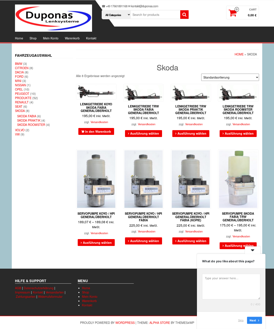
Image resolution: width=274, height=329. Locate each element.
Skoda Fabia (26, 116)
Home (19, 38)
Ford (19, 76)
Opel (19, 89)
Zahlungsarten (26, 296)
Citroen (21, 68)
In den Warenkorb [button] (98, 131)
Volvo (20, 130)
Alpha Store (159, 322)
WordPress (125, 322)
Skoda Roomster (31, 124)
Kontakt (91, 38)
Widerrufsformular (50, 296)
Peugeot (22, 93)
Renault (22, 102)
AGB (18, 288)
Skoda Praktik (28, 120)
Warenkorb (72, 38)
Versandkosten (99, 122)
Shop (33, 38)
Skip (241, 320)
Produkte (23, 98)
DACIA (19, 72)
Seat (18, 106)
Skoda (20, 111)
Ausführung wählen (144, 133)
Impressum (22, 292)
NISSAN (20, 85)
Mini (18, 81)
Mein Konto (50, 38)
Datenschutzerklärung (39, 288)
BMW (18, 63)
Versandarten (55, 292)
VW (17, 134)
